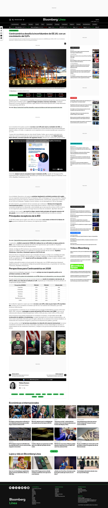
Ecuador (33, 497)
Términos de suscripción (82, 490)
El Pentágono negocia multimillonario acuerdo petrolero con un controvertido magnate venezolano (20, 445)
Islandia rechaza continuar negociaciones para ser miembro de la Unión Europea (20, 376)
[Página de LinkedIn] (22, 488)
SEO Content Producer (24, 385)
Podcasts (56, 495)
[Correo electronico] (20, 388)
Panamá (61, 394)
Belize (44, 394)
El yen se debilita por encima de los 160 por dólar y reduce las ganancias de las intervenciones (87, 445)
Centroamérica (14, 30)
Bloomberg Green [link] (86, 24)
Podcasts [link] (78, 24)
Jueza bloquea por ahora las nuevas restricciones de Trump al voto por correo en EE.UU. (86, 423)
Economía (21, 394)
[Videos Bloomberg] (84, 248)
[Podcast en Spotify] (28, 488)
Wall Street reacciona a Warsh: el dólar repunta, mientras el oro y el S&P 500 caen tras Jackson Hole (64, 445)
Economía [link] (95, 24)
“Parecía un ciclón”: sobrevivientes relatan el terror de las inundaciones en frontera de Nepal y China (65, 423)
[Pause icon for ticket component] (10, 27)
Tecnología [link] (57, 24)
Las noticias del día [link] (15, 24)
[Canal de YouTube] (16, 488)
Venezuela (34, 494)
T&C (79, 493)
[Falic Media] (91, 21)
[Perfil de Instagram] (19, 488)
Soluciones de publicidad (82, 502)
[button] (65, 43)
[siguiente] (65, 375)
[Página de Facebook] (10, 488)
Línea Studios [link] (64, 24)
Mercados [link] (31, 24)
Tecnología (80, 491)
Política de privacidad (82, 489)
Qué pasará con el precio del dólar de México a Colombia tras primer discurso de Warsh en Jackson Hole (80, 164)
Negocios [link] (72, 24)
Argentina (34, 491)
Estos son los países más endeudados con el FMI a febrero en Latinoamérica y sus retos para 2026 (39, 276)
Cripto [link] (42, 24)
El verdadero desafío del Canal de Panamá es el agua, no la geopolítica (84, 236)
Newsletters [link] (23, 24)
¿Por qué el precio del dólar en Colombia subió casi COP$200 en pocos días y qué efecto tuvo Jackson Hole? (80, 158)
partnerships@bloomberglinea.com (84, 498)
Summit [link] (37, 24)
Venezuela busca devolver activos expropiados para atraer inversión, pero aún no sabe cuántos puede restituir (80, 72)
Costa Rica (38, 394)
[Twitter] (22, 388)
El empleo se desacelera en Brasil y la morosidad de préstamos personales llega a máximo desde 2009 (19, 423)
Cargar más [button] (54, 451)
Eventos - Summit (81, 497)
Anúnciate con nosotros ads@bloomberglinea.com (87, 499)
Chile (33, 495)
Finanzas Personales (59, 494)
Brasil (33, 489)
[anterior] (10, 375)
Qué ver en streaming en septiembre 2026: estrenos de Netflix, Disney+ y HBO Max (19, 472)
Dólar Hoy (57, 490)
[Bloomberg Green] (84, 266)
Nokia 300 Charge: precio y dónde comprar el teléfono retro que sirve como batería (41, 472)
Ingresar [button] (97, 19)
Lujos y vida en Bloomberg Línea (25, 454)
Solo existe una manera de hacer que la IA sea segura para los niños (83, 244)
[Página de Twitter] (13, 488)
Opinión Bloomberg (75, 232)
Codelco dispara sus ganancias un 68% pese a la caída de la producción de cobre (42, 445)
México (33, 490)
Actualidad (57, 491)
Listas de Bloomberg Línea (60, 496)
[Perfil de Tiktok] (25, 488)
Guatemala (56, 394)
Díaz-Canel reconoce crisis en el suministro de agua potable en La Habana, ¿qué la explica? (55, 376)
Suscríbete (80, 488)
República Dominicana (30, 394)
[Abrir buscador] (13, 20)
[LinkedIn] (24, 388)
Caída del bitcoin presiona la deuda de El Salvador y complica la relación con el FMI (35, 240)
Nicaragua (34, 396)
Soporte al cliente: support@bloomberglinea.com (87, 500)
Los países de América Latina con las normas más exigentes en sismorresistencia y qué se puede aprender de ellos (80, 66)
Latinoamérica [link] (49, 24)
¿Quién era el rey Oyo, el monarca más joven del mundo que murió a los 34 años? (64, 472)
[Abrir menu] (10, 20)
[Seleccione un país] (23, 20)
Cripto (56, 493)
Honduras (49, 394)
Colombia (34, 493)
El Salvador (41, 396)
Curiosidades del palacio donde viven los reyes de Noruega (87, 471)
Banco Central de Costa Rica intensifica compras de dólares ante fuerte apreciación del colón (38, 107)
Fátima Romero (13, 91)
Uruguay (33, 499)
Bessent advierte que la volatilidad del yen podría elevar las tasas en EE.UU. (42, 422)
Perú (33, 496)
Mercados (57, 489)
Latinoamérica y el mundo (36, 488)
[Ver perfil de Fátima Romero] (14, 385)
